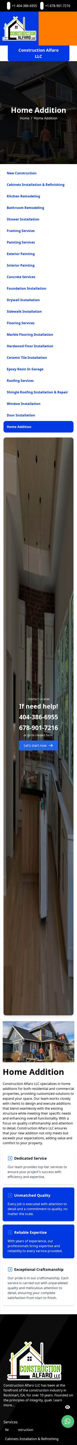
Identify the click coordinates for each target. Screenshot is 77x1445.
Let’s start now (35, 745)
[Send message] (68, 1421)
